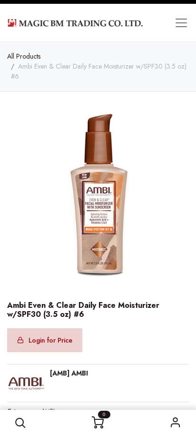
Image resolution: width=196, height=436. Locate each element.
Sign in (175, 423)
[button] (20, 423)
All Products (23, 56)
